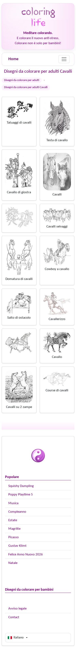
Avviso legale (17, 608)
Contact (13, 617)
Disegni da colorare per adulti (21, 80)
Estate (12, 520)
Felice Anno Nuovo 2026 (25, 554)
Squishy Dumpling (21, 486)
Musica (13, 503)
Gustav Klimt (17, 546)
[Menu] (64, 59)
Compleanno (17, 511)
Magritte (14, 529)
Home (13, 59)
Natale (12, 563)
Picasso (13, 537)
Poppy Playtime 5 (20, 494)
